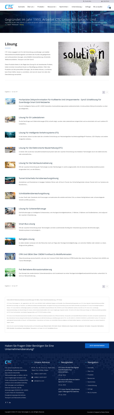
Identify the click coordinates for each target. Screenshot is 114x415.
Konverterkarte (18, 328)
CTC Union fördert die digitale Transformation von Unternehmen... (68, 370)
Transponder (94, 326)
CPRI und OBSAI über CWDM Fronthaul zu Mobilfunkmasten (45, 254)
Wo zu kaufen (97, 7)
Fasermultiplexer (26, 328)
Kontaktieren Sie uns (52, 328)
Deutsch (106, 1)
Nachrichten (63, 7)
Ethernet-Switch (47, 326)
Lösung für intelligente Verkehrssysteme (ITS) (39, 132)
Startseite (21, 7)
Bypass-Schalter (74, 326)
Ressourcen (52, 7)
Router (59, 326)
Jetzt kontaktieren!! (97, 345)
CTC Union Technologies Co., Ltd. (24, 412)
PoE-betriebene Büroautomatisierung (35, 269)
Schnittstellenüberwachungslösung (34, 193)
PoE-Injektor (87, 326)
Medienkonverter (66, 326)
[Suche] (83, 1)
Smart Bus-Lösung (27, 224)
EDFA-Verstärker (10, 328)
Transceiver (33, 328)
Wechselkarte (100, 326)
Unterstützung (77, 7)
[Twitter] (7, 403)
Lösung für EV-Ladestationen (31, 117)
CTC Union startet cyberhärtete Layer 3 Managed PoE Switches (69, 390)
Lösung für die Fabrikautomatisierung (35, 163)
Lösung (22, 24)
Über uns (30, 7)
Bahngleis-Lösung (26, 239)
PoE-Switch (54, 326)
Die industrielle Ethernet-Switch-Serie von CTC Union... (69, 381)
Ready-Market (105, 412)
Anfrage (88, 7)
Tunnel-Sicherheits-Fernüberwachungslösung (39, 178)
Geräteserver (81, 326)
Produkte (40, 7)
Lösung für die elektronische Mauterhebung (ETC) (41, 148)
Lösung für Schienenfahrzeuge (32, 208)
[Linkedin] (10, 403)
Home (9, 24)
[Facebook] (5, 403)
